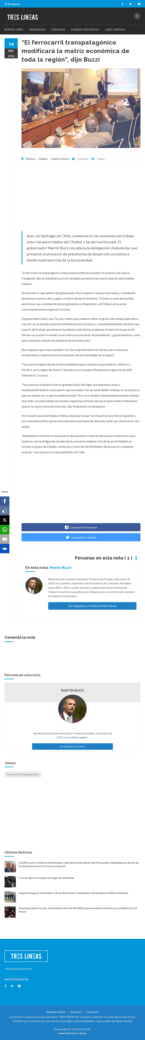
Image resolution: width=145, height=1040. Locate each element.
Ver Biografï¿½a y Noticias (73, 746)
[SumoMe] (4, 548)
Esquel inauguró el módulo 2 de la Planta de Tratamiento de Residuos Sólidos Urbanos (73, 893)
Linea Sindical (115, 29)
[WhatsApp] (4, 529)
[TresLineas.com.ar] (24, 16)
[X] (4, 520)
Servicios (76, 1011)
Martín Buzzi (60, 568)
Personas (58, 29)
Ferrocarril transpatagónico (23, 774)
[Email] (4, 539)
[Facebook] (124, 4)
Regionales (37, 29)
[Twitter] (132, 4)
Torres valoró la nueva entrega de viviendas (46, 878)
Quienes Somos (56, 1011)
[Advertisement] (81, 198)
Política (30, 158)
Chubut (43, 158)
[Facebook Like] (4, 510)
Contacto (92, 1011)
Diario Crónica (60, 158)
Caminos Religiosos (85, 29)
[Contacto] (139, 4)
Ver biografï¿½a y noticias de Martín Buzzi (92, 605)
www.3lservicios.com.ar (72, 1033)
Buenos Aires (14, 29)
